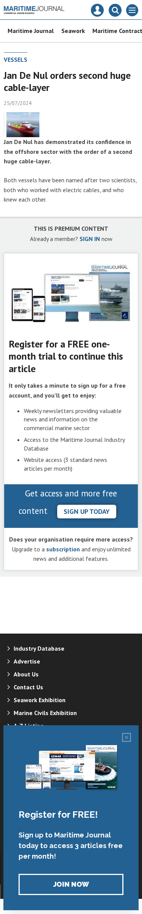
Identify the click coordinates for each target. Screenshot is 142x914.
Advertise (27, 661)
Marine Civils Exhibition (45, 713)
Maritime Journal (31, 30)
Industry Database (39, 648)
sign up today (87, 511)
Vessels (15, 59)
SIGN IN (90, 239)
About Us (26, 674)
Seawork (73, 30)
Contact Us (28, 687)
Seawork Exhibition (40, 700)
